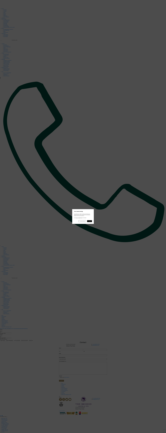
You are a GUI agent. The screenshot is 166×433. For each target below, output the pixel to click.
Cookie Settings (82, 221)
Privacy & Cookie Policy (79, 217)
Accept (89, 221)
